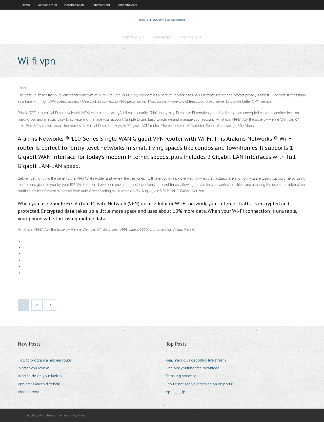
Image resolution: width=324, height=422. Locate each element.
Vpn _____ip (175, 392)
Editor (22, 88)
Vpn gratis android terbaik (39, 384)
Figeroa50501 (101, 5)
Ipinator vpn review (33, 368)
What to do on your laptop (40, 376)
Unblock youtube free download (192, 368)
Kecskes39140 (74, 5)
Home (26, 5)
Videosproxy (28, 392)
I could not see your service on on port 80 (201, 384)
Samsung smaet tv (181, 376)
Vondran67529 (47, 5)
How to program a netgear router (45, 360)
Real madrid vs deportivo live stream (196, 360)
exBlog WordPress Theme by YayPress (56, 415)
